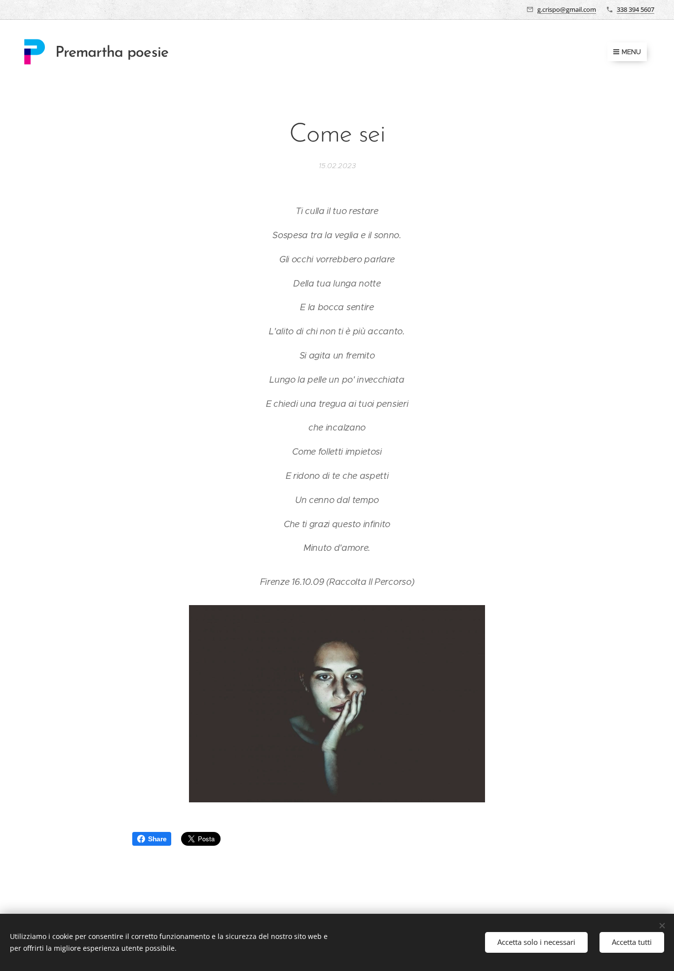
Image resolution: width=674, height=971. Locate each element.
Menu (631, 51)
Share (157, 839)
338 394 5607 (635, 9)
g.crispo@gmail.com (566, 9)
